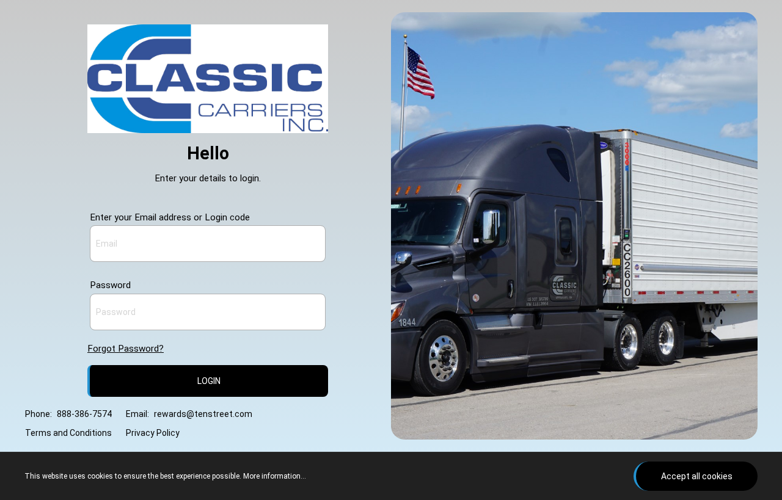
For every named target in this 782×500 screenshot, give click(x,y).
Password (110, 285)
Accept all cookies (697, 476)
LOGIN (209, 381)
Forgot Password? (125, 348)
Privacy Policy (153, 433)
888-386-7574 (84, 414)
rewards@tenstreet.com (203, 414)
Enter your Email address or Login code (170, 217)
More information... (274, 476)
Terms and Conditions (68, 433)
